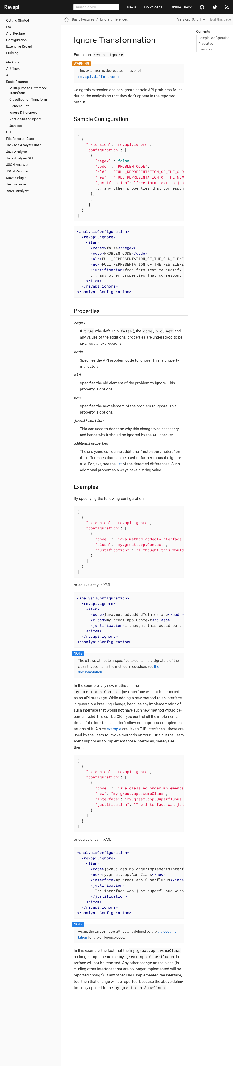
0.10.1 (196, 19)
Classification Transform (28, 100)
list (119, 464)
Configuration (16, 40)
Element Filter (19, 106)
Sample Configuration (214, 38)
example (114, 729)
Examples (205, 49)
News (131, 7)
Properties (206, 43)
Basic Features (83, 19)
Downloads (153, 7)
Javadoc (15, 126)
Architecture (15, 33)
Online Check (181, 7)
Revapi (11, 7)
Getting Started (17, 20)
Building (12, 53)
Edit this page (220, 19)
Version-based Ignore (25, 119)
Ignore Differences (23, 112)
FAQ (9, 27)
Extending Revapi (19, 46)
